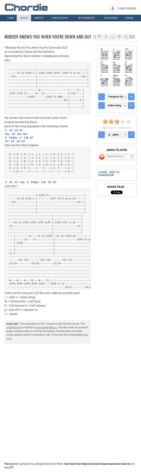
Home (10, 18)
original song (13, 327)
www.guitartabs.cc (46, 327)
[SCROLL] (112, 37)
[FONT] (106, 37)
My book (86, 18)
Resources (111, 18)
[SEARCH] (125, 37)
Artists (39, 18)
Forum (129, 18)
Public (60, 18)
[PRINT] (119, 37)
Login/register (127, 8)
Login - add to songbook (109, 174)
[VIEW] (99, 37)
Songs (24, 18)
